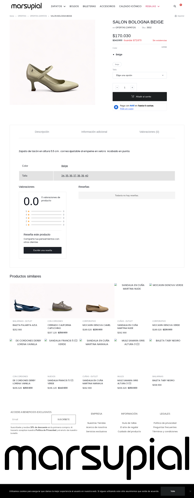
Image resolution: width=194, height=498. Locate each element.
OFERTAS (22, 16)
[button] (175, 6)
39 (82, 175)
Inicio (12, 16)
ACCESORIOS (107, 6)
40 (86, 175)
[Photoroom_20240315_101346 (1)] (52, 62)
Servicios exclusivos (96, 431)
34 (62, 175)
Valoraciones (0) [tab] (149, 131)
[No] (190, 491)
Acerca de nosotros (96, 427)
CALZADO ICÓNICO (130, 6)
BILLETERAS (89, 6)
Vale (173, 491)
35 (66, 175)
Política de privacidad (165, 423)
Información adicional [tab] (94, 131)
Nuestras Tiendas (96, 423)
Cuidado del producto (129, 431)
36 (70, 175)
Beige (64, 166)
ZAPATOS (56, 6)
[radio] (120, 54)
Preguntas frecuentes (165, 427)
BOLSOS (74, 6)
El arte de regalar (129, 427)
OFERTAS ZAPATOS (38, 16)
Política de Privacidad (46, 430)
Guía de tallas (129, 423)
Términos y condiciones (165, 431)
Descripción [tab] (42, 131)
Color (115, 48)
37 (74, 175)
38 (78, 175)
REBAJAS (151, 6)
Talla (115, 70)
